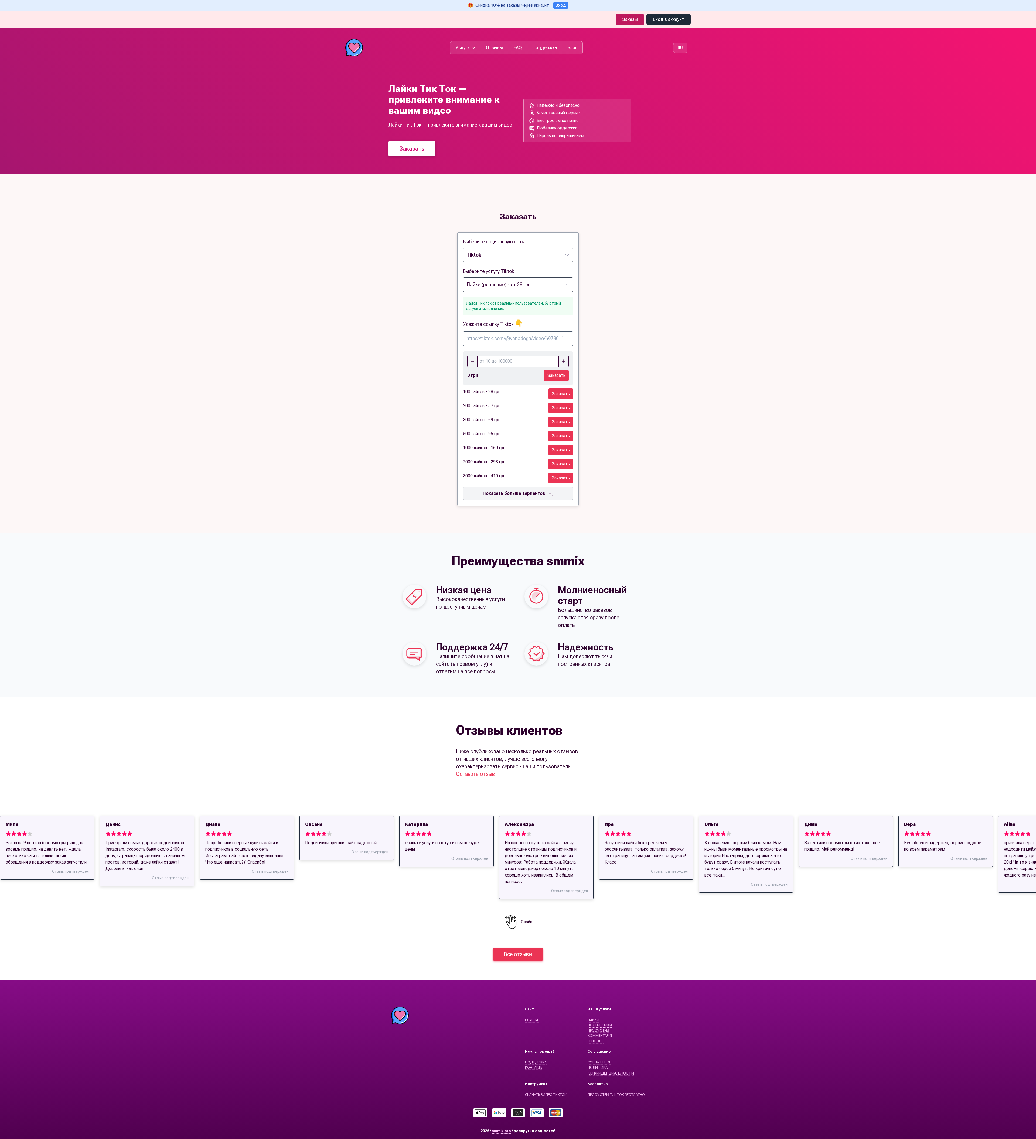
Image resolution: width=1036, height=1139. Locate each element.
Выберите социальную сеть (493, 241)
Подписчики (600, 1025)
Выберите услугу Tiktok (488, 271)
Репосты (596, 1041)
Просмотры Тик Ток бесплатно (616, 1095)
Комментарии (601, 1036)
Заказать (411, 148)
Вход (561, 5)
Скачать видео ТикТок (546, 1095)
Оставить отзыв (475, 774)
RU (680, 48)
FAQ (518, 47)
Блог (572, 47)
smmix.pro (501, 1131)
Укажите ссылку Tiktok (493, 324)
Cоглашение (599, 1062)
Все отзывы (518, 954)
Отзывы (494, 47)
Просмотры (598, 1030)
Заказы (630, 19)
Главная (532, 1020)
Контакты (534, 1067)
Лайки (593, 1020)
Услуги (463, 47)
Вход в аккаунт (668, 19)
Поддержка (545, 47)
